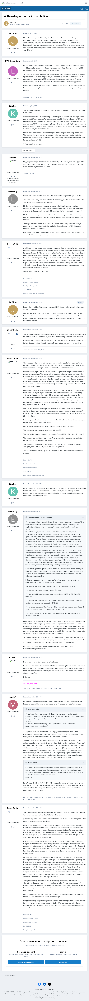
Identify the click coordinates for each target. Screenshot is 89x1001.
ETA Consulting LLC (12, 62)
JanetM (12, 157)
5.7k (13, 349)
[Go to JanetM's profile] (13, 165)
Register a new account (26, 962)
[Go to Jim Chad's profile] (6, 23)
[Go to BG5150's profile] (13, 665)
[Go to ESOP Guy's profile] (13, 199)
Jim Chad (15, 22)
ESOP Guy (12, 191)
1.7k (13, 176)
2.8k (13, 210)
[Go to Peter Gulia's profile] (13, 251)
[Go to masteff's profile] (13, 705)
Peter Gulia (12, 244)
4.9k (13, 676)
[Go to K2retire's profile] (13, 113)
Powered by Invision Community (44, 998)
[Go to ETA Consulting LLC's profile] (13, 71)
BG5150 (12, 657)
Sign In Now (63, 962)
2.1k (13, 716)
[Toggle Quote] (26, 517)
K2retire (12, 106)
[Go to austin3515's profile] (13, 337)
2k (14, 125)
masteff (12, 697)
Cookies (51, 989)
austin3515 (12, 330)
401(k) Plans (25, 25)
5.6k (13, 262)
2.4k (13, 82)
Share (65, 23)
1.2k (13, 52)
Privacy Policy (40, 989)
